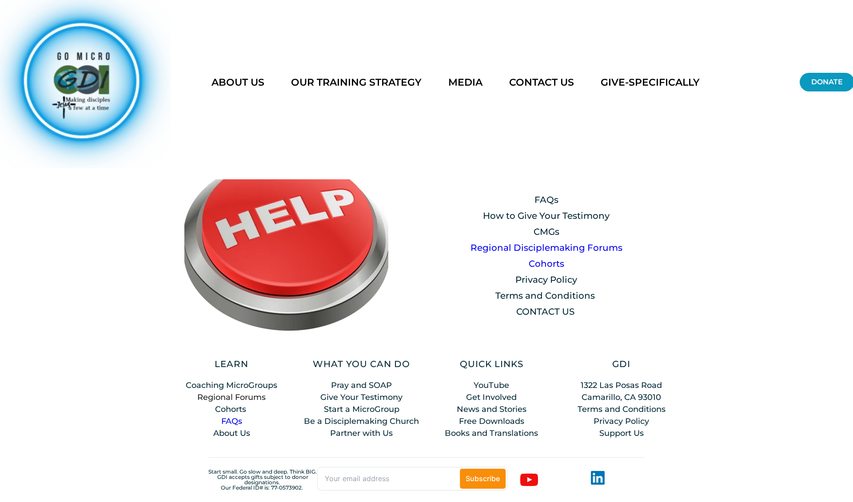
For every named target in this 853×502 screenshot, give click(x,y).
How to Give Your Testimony (546, 215)
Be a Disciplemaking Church (361, 421)
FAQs (546, 199)
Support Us (621, 433)
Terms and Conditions (545, 295)
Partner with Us (361, 433)
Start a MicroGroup (361, 409)
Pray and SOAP (361, 385)
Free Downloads (491, 421)
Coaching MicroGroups (231, 385)
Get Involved (491, 397)
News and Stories (491, 409)
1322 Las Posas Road (621, 385)
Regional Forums (231, 397)
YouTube (491, 385)
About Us (231, 433)
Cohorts (546, 263)
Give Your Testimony (361, 397)
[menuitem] (238, 82)
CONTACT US (545, 311)
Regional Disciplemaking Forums (546, 247)
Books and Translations (491, 433)
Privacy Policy (546, 279)
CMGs (546, 231)
